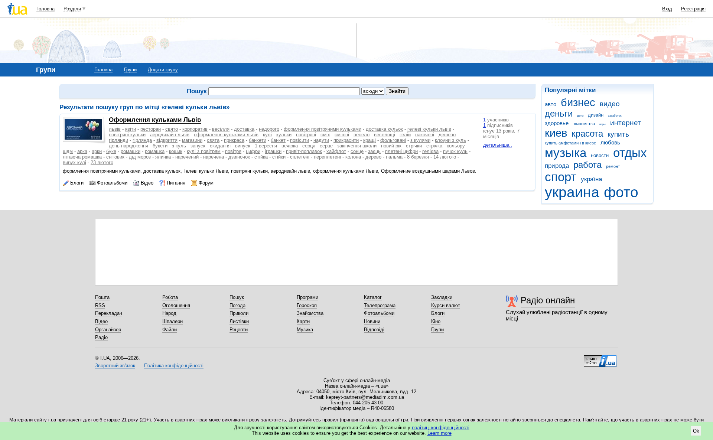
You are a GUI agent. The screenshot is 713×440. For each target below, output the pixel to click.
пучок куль (455, 151)
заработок (615, 115)
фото (621, 192)
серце (326, 146)
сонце (357, 151)
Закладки (441, 297)
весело (361, 134)
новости (600, 155)
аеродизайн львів (169, 134)
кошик (175, 151)
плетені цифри (401, 151)
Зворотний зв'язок (115, 365)
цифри (253, 151)
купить (618, 134)
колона (353, 157)
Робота (170, 297)
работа (587, 165)
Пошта (102, 297)
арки (97, 151)
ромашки (130, 151)
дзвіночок (239, 157)
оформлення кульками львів (226, 134)
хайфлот (336, 151)
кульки (284, 134)
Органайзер (108, 329)
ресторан (150, 129)
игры (602, 124)
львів (115, 129)
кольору (456, 146)
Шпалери (172, 321)
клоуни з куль (450, 140)
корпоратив (195, 129)
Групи (130, 69)
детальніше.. (497, 145)
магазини (192, 140)
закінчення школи (357, 146)
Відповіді (374, 329)
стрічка (434, 146)
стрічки (414, 146)
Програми (307, 297)
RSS (100, 305)
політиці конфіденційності (440, 427)
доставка (244, 129)
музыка (565, 153)
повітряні (306, 134)
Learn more (439, 433)
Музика (305, 329)
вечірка (289, 146)
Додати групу (163, 69)
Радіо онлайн (548, 300)
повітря (233, 151)
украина (572, 192)
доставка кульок (384, 129)
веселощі (384, 134)
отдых (630, 153)
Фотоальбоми (112, 183)
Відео (147, 183)
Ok (696, 431)
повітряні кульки (127, 134)
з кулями (420, 140)
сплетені (299, 157)
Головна (45, 9)
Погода (237, 305)
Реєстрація (693, 9)
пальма (394, 157)
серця (308, 146)
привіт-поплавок (304, 151)
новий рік (391, 146)
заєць (374, 151)
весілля (220, 129)
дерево (373, 157)
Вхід (667, 9)
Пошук (236, 297)
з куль (179, 146)
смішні (342, 134)
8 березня (418, 157)
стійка (261, 157)
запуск (198, 146)
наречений (187, 157)
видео (610, 104)
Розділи (72, 9)
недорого (269, 129)
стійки (279, 157)
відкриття (167, 140)
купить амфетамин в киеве (570, 143)
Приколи (238, 313)
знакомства (584, 123)
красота (587, 133)
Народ (169, 313)
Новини (372, 321)
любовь (610, 142)
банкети (257, 140)
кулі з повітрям (204, 151)
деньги (559, 113)
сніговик (115, 157)
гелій (405, 134)
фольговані (393, 140)
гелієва (430, 151)
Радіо (101, 337)
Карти (303, 321)
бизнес (578, 102)
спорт (560, 177)
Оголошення (176, 305)
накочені (424, 134)
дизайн (595, 115)
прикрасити (346, 140)
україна (591, 179)
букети (160, 146)
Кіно (435, 321)
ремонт (613, 166)
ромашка (155, 151)
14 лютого (444, 157)
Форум (206, 183)
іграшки (273, 151)
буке (111, 151)
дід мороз (140, 157)
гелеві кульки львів (429, 129)
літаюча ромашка (82, 157)
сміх (325, 134)
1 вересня (266, 146)
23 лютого (102, 162)
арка (82, 151)
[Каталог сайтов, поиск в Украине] (600, 358)
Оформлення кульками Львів (155, 119)
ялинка (163, 157)
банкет (278, 140)
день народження (128, 146)
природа (557, 165)
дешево (447, 134)
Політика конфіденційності (174, 365)
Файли (169, 329)
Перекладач (108, 313)
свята (213, 140)
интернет (625, 123)
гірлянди (118, 140)
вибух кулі (74, 162)
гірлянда (142, 140)
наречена (213, 157)
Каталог (373, 297)
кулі (267, 134)
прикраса (234, 140)
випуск (242, 146)
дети (580, 115)
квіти (130, 129)
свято (171, 129)
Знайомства (310, 313)
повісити (299, 140)
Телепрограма (379, 305)
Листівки (239, 321)
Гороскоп (307, 305)
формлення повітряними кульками (322, 129)
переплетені (327, 157)
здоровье (557, 123)
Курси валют (445, 305)
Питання (176, 183)
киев (556, 133)
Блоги (77, 183)
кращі (369, 140)
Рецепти (238, 329)
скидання (220, 146)
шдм (68, 151)
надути (321, 140)
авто (550, 104)
